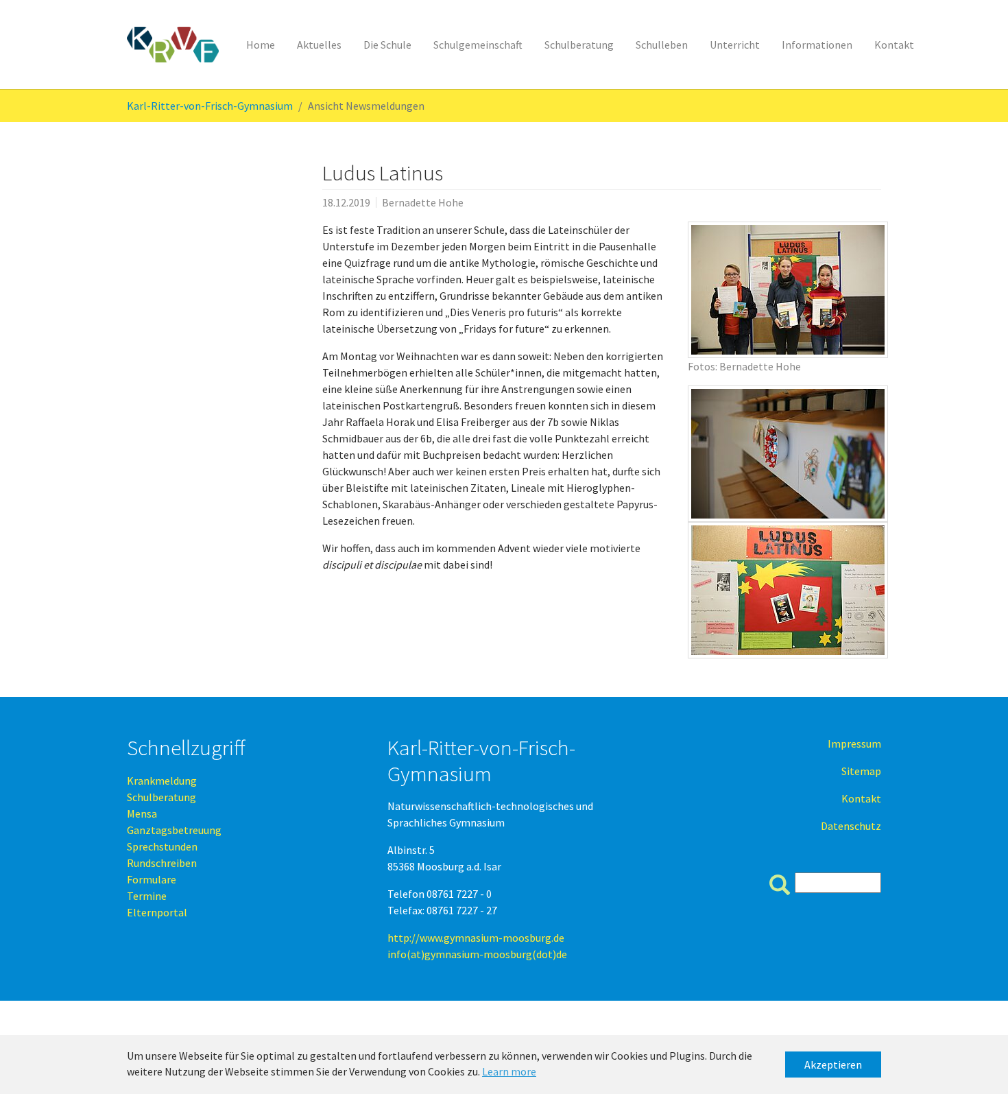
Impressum (854, 743)
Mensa (142, 813)
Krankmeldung (162, 780)
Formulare (151, 879)
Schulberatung (161, 797)
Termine (147, 896)
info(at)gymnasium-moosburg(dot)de (477, 954)
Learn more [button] (509, 1071)
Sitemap (861, 771)
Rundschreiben (162, 863)
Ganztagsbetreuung (174, 830)
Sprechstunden (162, 846)
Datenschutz (851, 826)
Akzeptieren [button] (833, 1064)
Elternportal (157, 912)
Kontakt (861, 798)
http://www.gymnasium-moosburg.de (475, 937)
